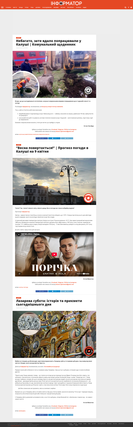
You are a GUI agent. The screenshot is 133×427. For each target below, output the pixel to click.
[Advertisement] (66, 22)
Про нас (63, 7)
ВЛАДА (21, 7)
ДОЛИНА (38, 7)
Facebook (54, 129)
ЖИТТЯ (15, 7)
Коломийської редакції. (52, 366)
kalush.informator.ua (16, 425)
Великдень (22, 411)
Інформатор (26, 106)
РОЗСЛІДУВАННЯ (46, 7)
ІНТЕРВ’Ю (78, 7)
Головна (8, 7)
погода (25, 287)
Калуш (21, 287)
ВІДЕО (84, 7)
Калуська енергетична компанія (29, 134)
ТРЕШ (31, 7)
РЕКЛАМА (56, 7)
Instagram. (73, 129)
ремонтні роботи (44, 134)
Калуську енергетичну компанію (52, 106)
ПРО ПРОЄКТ (70, 7)
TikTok (66, 129)
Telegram (60, 129)
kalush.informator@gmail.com (65, 131)
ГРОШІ (26, 7)
